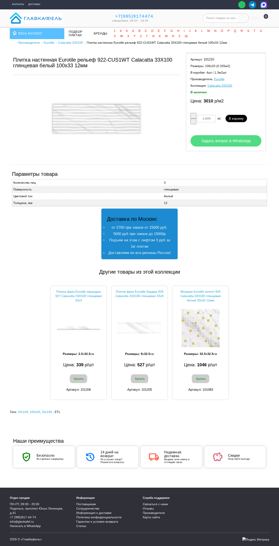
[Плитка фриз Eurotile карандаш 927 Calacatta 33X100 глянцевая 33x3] (78, 328)
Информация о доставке (94, 513)
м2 (219, 118)
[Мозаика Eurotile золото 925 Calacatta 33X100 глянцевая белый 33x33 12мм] (200, 328)
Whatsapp (241, 4)
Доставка (34, 4)
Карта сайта (151, 517)
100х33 (35, 412)
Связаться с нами (155, 504)
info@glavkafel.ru (22, 521)
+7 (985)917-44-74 (23, 517)
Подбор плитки (75, 33)
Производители (29, 42)
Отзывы (148, 508)
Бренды (100, 33)
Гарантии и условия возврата (97, 521)
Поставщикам (86, 504)
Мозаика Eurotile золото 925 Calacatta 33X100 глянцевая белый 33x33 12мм (200, 296)
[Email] (231, 4)
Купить (79, 378)
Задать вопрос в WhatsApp (226, 141)
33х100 (47, 412)
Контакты (18, 4)
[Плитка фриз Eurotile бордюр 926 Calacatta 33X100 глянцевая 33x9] (139, 328)
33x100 (23, 412)
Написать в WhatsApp (25, 526)
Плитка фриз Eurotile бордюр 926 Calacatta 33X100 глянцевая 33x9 (139, 294)
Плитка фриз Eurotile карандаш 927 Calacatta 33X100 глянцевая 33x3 (78, 296)
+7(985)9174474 (134, 16)
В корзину (236, 118)
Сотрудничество (87, 508)
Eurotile (49, 42)
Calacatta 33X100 (70, 42)
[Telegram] (252, 4)
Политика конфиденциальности (99, 517)
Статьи (81, 526)
